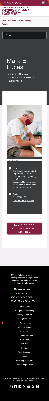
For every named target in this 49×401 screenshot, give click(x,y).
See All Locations (22, 297)
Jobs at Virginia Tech (24, 365)
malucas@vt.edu (20, 197)
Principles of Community (24, 311)
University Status (24, 306)
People (5, 24)
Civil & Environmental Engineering (16, 21)
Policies (24, 348)
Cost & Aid (24, 340)
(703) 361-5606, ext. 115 (23, 200)
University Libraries (24, 327)
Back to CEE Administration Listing (24, 228)
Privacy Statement (24, 315)
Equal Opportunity (24, 352)
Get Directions (20, 293)
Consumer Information (24, 336)
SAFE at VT (24, 344)
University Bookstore (24, 360)
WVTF (24, 356)
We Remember (25, 323)
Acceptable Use (24, 319)
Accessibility (24, 331)
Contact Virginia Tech (24, 301)
